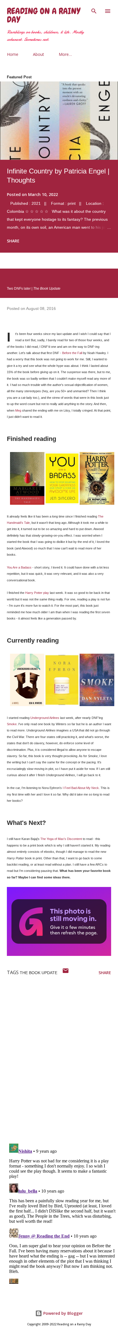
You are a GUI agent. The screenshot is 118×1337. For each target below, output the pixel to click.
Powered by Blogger (62, 1313)
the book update (38, 972)
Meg (18, 410)
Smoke (12, 724)
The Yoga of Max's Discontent (61, 839)
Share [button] (13, 241)
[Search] (94, 10)
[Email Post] (65, 972)
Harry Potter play (37, 592)
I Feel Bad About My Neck (81, 788)
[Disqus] (62, 1065)
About (38, 54)
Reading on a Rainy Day (43, 15)
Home (12, 54)
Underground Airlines (44, 717)
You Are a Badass (19, 567)
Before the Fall (72, 353)
